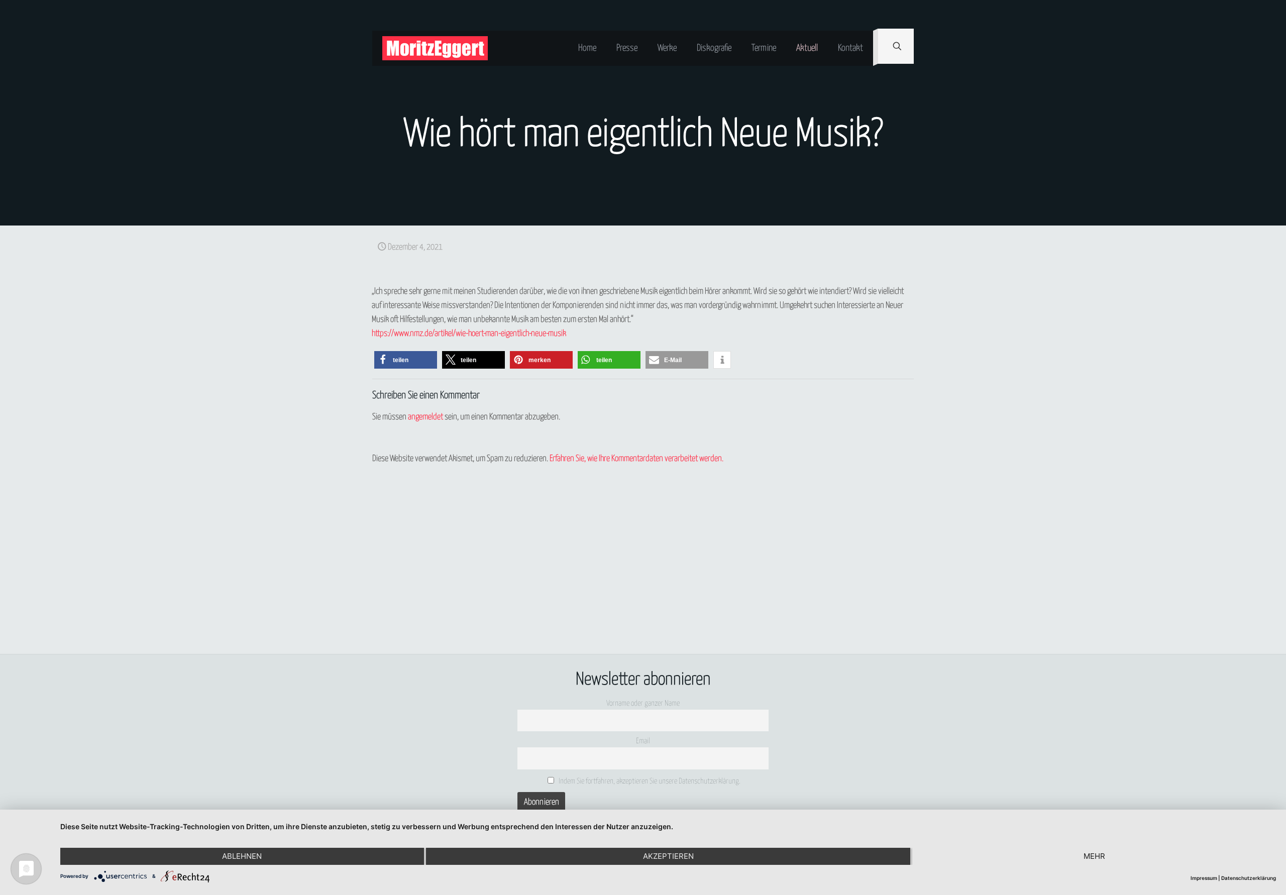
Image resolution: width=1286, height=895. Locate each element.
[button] (405, 360)
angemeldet (425, 417)
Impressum (1204, 878)
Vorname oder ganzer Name (643, 703)
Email (643, 741)
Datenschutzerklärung (1248, 878)
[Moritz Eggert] (435, 48)
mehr (1094, 856)
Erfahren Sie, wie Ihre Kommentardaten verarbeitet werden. (636, 459)
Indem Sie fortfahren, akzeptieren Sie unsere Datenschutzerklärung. (648, 781)
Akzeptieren (668, 856)
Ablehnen (242, 856)
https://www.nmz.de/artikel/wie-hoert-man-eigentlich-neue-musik (469, 333)
